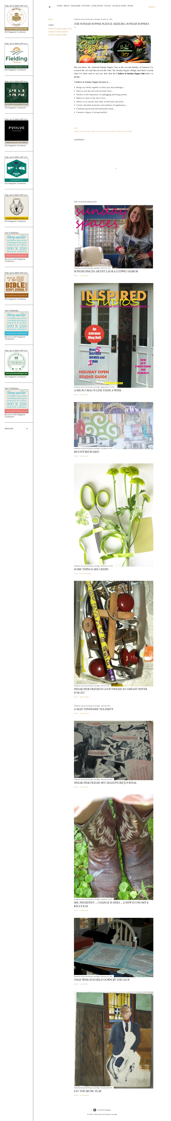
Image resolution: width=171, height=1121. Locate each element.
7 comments (84, 275)
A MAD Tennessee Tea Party (93, 709)
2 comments (84, 456)
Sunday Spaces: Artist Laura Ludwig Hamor (106, 271)
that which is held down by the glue (102, 979)
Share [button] (50, 19)
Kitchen (86, 6)
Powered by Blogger (104, 1110)
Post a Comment (85, 573)
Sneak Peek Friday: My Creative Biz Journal (105, 782)
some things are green (91, 569)
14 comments (84, 1095)
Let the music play (87, 1091)
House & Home (119, 6)
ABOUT (67, 6)
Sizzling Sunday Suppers (58, 32)
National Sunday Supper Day (60, 29)
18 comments (84, 697)
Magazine (75, 6)
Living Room (97, 6)
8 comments (84, 394)
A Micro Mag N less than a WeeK (97, 390)
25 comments (84, 713)
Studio (107, 6)
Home (59, 6)
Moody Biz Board (86, 451)
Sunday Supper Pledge (57, 35)
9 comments (84, 787)
